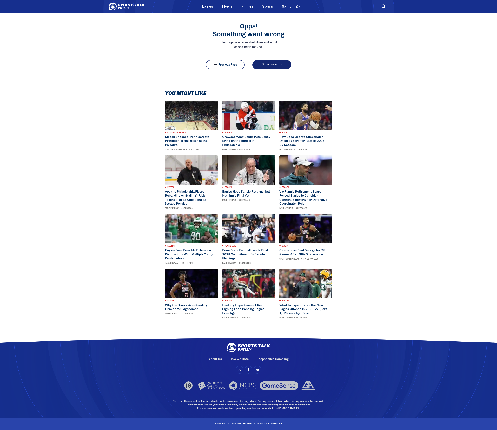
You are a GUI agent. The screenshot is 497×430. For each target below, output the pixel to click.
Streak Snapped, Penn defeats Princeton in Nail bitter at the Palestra (187, 141)
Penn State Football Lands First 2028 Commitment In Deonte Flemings (245, 254)
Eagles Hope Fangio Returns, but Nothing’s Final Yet (246, 193)
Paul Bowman (172, 263)
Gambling (290, 6)
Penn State (230, 246)
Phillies (247, 6)
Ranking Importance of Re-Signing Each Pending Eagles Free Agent (243, 309)
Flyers (227, 6)
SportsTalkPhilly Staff (291, 259)
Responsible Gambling (272, 359)
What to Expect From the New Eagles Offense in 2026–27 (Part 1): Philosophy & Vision (303, 309)
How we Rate (239, 359)
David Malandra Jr (175, 149)
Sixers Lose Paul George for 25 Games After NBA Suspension (302, 252)
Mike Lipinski (229, 149)
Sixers (267, 6)
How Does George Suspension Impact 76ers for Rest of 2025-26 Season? (302, 141)
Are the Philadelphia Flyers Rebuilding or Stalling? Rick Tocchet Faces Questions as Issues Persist (185, 197)
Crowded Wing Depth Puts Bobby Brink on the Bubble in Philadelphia (246, 141)
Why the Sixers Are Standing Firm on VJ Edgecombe (186, 307)
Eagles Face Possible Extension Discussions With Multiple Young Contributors (189, 254)
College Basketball (177, 132)
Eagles (207, 6)
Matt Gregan (286, 149)
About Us (215, 359)
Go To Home (269, 64)
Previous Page (227, 64)
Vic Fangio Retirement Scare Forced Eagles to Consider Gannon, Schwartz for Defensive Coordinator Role (303, 197)
